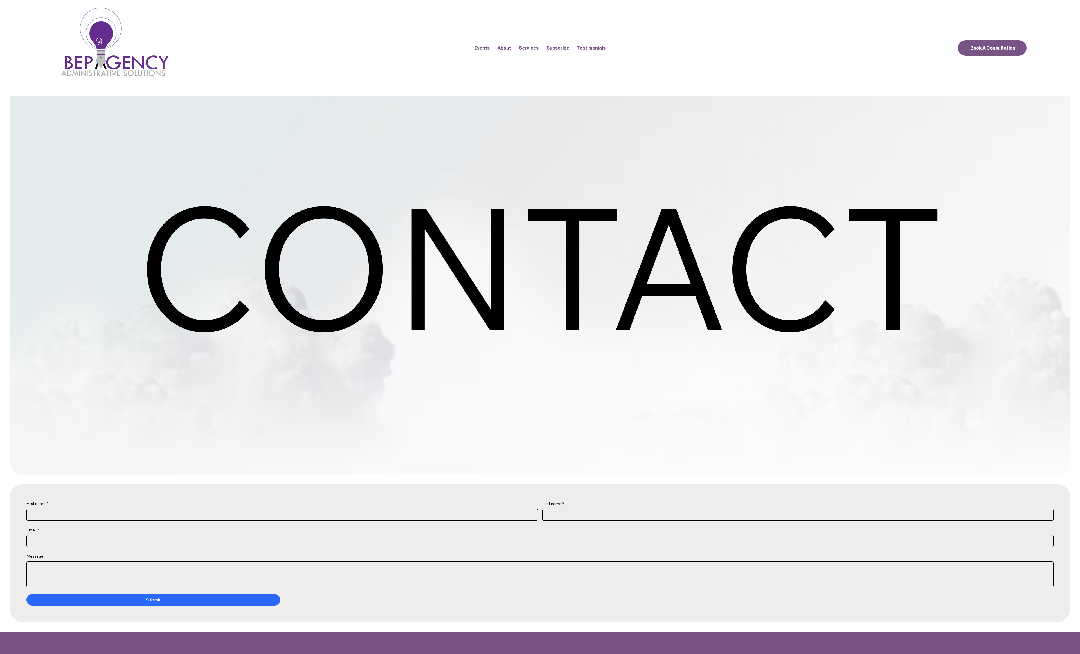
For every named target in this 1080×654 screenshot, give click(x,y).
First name (37, 503)
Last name (553, 503)
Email (32, 529)
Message (34, 556)
